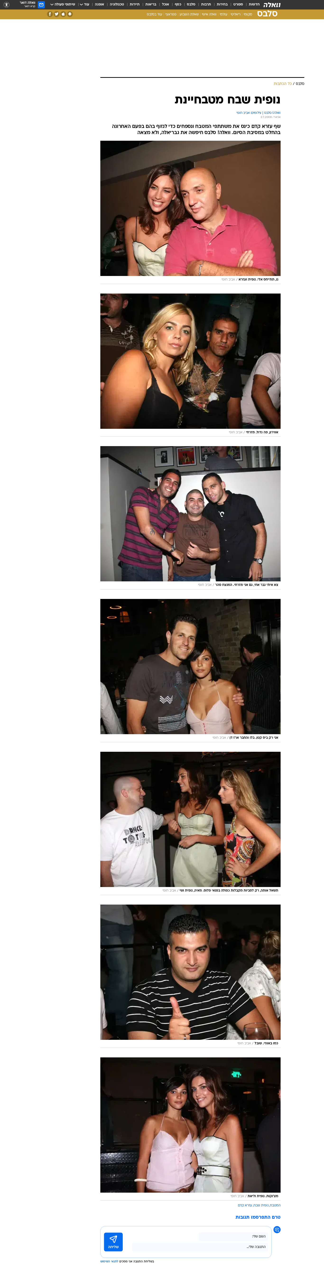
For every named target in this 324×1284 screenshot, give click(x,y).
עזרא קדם (245, 1205)
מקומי (248, 14)
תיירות (135, 4)
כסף (178, 4)
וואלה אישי (209, 14)
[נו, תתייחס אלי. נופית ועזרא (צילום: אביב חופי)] (190, 212)
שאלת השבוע (189, 14)
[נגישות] (6, 5)
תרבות (206, 4)
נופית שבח (261, 1205)
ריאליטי (236, 14)
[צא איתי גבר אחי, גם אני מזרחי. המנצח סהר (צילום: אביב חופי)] (190, 517)
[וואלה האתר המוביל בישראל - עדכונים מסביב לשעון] (272, 4)
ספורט (238, 4)
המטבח (275, 1205)
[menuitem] (251, 4)
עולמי (223, 14)
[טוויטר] (57, 14)
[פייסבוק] (50, 14)
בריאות (150, 4)
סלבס (191, 4)
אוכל (165, 4)
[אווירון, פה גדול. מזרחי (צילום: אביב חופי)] (190, 365)
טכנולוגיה (117, 4)
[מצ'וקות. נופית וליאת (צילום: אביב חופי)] (190, 1129)
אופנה (99, 4)
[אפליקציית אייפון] (63, 14)
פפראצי (170, 14)
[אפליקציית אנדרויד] (70, 14)
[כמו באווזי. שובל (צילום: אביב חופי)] (190, 976)
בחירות (222, 4)
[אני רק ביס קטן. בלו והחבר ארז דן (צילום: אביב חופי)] (190, 670)
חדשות (254, 4)
